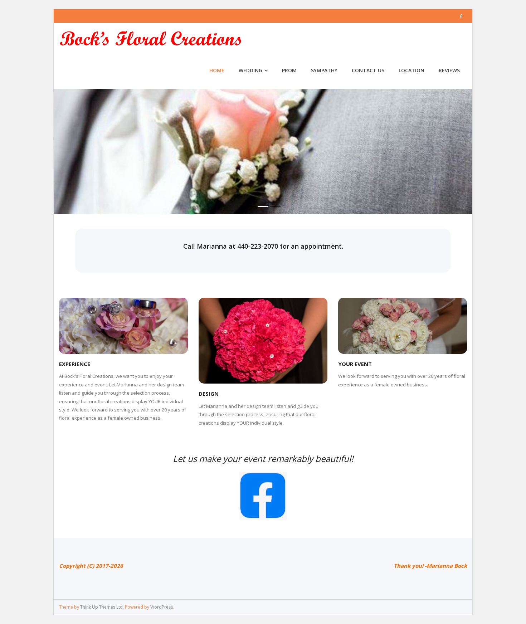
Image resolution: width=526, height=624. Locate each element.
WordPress (161, 607)
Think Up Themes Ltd (101, 607)
